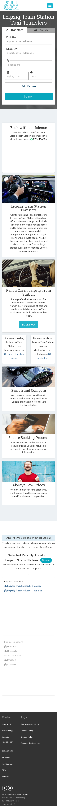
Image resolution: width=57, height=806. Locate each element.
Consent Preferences (30, 743)
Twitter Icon (10, 788)
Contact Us (7, 724)
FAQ (4, 770)
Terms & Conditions (30, 724)
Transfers (16, 30)
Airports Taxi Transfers (18, 794)
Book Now (28, 324)
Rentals (43, 30)
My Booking (7, 731)
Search (28, 96)
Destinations (7, 764)
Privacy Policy (27, 731)
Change (46, 560)
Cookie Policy (27, 737)
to (24, 586)
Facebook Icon (4, 788)
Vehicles (5, 777)
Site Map (6, 758)
